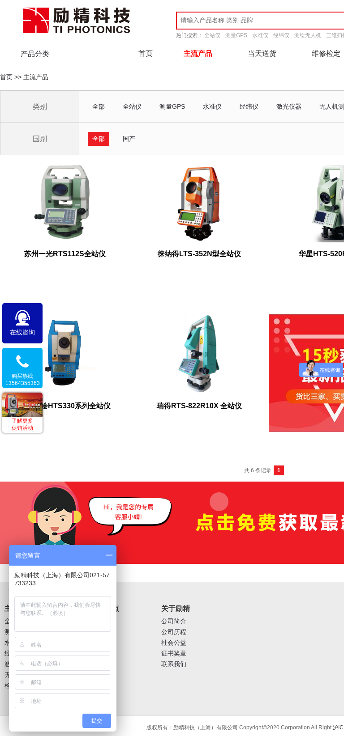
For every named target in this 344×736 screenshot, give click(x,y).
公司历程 (173, 632)
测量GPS (236, 35)
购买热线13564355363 (22, 379)
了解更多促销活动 (22, 424)
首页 (145, 53)
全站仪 (212, 35)
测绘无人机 (307, 35)
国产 (129, 138)
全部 (98, 106)
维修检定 (326, 53)
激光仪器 (288, 106)
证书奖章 (173, 653)
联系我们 (173, 664)
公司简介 (173, 621)
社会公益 (173, 642)
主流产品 (198, 53)
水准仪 (260, 35)
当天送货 (262, 53)
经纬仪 (281, 35)
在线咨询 (22, 332)
